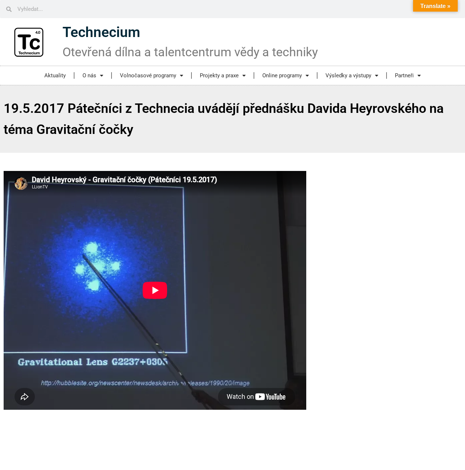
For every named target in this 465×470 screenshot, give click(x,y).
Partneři (404, 75)
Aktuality (55, 75)
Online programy (282, 75)
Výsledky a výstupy (348, 75)
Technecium (101, 32)
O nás (89, 75)
